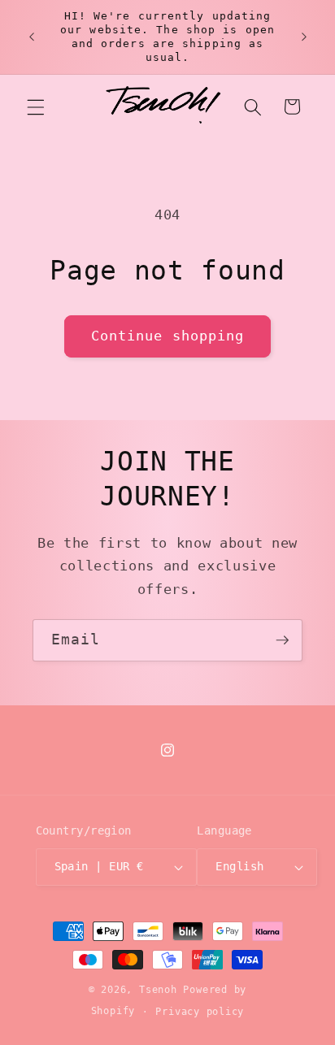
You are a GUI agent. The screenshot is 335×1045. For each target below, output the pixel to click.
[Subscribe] (282, 640)
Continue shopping (168, 336)
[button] (35, 106)
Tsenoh (158, 989)
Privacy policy (199, 1011)
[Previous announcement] (32, 36)
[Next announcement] (304, 36)
